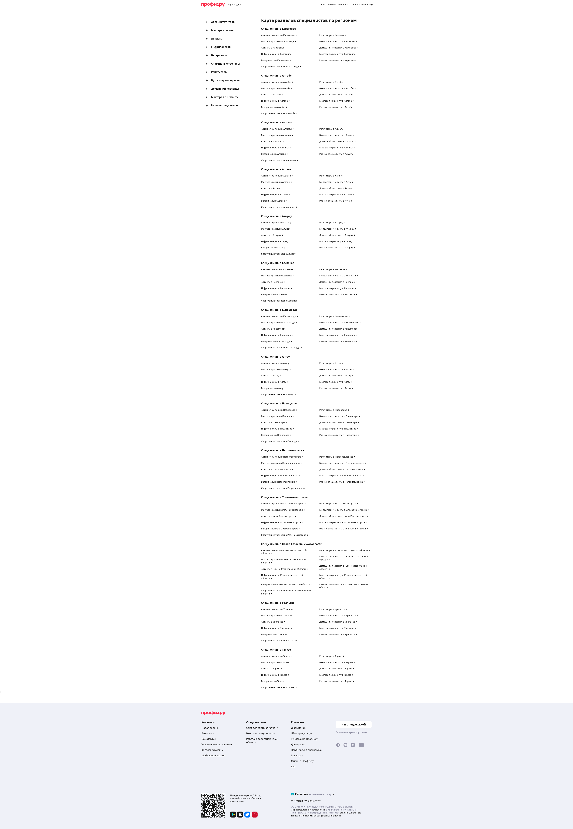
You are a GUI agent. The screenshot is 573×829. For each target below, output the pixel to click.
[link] (338, 746)
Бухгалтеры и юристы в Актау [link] (335, 369)
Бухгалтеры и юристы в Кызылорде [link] (338, 322)
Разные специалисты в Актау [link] (335, 388)
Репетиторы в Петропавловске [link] (336, 456)
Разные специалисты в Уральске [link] (337, 634)
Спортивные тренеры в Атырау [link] (278, 253)
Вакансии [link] (297, 755)
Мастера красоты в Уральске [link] (276, 615)
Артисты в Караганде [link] (272, 47)
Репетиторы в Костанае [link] (332, 269)
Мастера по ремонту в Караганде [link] (337, 53)
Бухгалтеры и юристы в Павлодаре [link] (338, 416)
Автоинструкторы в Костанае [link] (277, 269)
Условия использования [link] (216, 744)
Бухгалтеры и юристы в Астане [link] (336, 181)
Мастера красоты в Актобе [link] (275, 88)
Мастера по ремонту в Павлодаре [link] (337, 428)
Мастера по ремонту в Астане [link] (335, 194)
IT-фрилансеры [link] (221, 47)
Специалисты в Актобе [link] (276, 75)
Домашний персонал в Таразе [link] (335, 668)
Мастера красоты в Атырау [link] (275, 228)
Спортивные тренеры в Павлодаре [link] (280, 441)
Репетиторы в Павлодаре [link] (333, 409)
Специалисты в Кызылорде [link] (279, 309)
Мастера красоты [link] (222, 30)
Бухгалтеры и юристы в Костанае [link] (337, 275)
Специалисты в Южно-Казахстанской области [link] (291, 544)
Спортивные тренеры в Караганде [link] (280, 66)
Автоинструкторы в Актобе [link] (276, 81)
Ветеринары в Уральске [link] (274, 634)
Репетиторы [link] (219, 72)
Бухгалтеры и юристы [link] (225, 80)
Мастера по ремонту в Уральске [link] (336, 627)
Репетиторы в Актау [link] (330, 362)
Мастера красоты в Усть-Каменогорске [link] (282, 509)
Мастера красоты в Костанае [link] (276, 275)
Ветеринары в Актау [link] (272, 388)
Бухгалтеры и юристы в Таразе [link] (336, 662)
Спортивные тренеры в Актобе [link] (278, 113)
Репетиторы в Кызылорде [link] (333, 316)
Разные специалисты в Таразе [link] (335, 681)
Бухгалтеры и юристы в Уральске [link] (337, 615)
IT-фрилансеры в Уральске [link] (275, 627)
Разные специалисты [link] (225, 105)
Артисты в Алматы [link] (271, 141)
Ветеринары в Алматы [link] (273, 153)
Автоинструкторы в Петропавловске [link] (281, 456)
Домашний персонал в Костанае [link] (337, 281)
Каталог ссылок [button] (211, 750)
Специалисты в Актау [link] (275, 356)
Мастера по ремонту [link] (224, 97)
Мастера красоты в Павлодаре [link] (277, 416)
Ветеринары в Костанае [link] (274, 294)
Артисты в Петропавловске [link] (276, 469)
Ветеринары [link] (219, 55)
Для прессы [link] (298, 744)
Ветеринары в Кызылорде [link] (275, 341)
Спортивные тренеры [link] (225, 63)
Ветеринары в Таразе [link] (272, 681)
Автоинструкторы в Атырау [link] (276, 222)
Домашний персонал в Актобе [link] (335, 94)
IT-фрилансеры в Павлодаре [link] (276, 428)
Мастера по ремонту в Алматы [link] (336, 147)
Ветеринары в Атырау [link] (273, 247)
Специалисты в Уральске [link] (277, 602)
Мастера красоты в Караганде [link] (277, 41)
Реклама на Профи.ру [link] (304, 739)
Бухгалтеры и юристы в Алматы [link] (336, 135)
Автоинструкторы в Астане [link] (276, 175)
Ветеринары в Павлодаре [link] (275, 434)
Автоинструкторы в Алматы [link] (276, 128)
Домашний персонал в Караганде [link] (337, 47)
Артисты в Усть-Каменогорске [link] (277, 516)
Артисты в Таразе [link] (270, 668)
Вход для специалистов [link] (260, 733)
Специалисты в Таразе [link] (276, 649)
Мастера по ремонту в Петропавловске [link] (340, 475)
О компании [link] (298, 727)
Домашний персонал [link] (225, 88)
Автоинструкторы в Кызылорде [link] (278, 316)
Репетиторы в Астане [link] (330, 175)
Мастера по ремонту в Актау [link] (334, 381)
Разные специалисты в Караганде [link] (337, 60)
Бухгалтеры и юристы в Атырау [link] (336, 228)
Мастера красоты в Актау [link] (274, 369)
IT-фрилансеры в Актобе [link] (274, 100)
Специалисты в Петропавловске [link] (282, 450)
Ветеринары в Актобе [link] (273, 106)
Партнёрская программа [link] (306, 750)
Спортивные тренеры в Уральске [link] (279, 640)
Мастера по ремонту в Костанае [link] (336, 288)
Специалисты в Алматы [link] (276, 122)
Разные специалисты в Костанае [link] (337, 294)
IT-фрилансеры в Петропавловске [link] (279, 475)
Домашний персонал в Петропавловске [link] (341, 469)
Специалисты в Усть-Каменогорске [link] (284, 497)
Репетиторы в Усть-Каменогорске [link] (337, 503)
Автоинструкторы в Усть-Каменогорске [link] (282, 503)
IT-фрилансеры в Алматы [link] (275, 147)
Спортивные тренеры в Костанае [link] (279, 300)
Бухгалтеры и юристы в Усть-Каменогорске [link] (343, 509)
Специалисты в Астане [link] (276, 169)
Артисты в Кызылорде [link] (273, 328)
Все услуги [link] (207, 733)
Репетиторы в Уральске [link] (332, 609)
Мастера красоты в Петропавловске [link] (280, 462)
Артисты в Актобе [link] (271, 94)
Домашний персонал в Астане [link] (335, 188)
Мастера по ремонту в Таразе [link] (335, 674)
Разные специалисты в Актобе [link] (335, 106)
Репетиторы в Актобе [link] (331, 81)
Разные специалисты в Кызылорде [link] (338, 341)
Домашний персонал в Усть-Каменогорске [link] (342, 516)
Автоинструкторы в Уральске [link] (277, 609)
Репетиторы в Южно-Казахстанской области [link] (343, 550)
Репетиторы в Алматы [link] (331, 128)
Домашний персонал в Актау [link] (335, 375)
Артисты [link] (216, 38)
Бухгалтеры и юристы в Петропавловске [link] (341, 462)
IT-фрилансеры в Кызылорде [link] (277, 334)
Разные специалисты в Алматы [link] (336, 153)
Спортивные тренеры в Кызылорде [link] (280, 347)
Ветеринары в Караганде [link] (275, 60)
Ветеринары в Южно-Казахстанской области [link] (285, 584)
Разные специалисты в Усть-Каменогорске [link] (342, 528)
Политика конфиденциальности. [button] (323, 815)
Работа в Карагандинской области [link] (262, 740)
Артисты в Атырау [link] (271, 234)
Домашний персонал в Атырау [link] (336, 234)
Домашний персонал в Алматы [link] (336, 141)
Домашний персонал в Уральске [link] (337, 621)
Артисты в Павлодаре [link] (273, 422)
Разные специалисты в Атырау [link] (336, 247)
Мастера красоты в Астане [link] (275, 181)
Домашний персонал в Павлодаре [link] (338, 422)
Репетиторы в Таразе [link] (330, 655)
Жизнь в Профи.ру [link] (302, 761)
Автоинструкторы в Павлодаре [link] (278, 409)
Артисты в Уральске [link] (272, 621)
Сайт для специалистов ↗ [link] (262, 727)
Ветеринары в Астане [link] (273, 200)
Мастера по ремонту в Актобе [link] (335, 100)
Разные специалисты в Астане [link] (335, 200)
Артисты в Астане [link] (270, 188)
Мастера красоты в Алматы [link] (276, 135)
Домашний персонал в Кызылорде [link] (338, 328)
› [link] (296, 35)
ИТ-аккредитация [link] (302, 733)
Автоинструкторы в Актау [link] (275, 362)
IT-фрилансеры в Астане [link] (274, 194)
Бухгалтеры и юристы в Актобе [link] (336, 88)
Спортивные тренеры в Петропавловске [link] (283, 487)
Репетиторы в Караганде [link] (332, 35)
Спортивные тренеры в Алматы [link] (278, 160)
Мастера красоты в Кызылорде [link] (278, 322)
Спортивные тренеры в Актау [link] (277, 394)
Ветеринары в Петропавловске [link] (278, 481)
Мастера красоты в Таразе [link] (275, 662)
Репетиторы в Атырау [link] (331, 222)
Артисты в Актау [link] (270, 375)
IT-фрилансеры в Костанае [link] (275, 288)
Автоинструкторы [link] (223, 22)
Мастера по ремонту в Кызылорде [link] (338, 334)
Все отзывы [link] (208, 739)
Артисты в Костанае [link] (272, 281)
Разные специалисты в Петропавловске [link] (341, 481)
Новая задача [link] (210, 727)
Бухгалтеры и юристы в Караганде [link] (338, 41)
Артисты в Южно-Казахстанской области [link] (283, 568)
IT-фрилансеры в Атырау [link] (274, 241)
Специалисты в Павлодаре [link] (279, 403)
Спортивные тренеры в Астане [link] (278, 206)
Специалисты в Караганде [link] (278, 28)
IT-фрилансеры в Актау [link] (273, 381)
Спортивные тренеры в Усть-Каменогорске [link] (284, 534)
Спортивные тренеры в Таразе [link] (277, 687)
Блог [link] (293, 766)
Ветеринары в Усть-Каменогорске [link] (279, 528)
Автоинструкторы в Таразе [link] (275, 655)
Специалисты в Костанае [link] (277, 263)
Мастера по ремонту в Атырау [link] (335, 241)
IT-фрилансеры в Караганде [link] (276, 53)
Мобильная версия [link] (213, 755)
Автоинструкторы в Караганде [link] (278, 35)
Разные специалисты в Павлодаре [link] (338, 434)
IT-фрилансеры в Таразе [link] (274, 674)
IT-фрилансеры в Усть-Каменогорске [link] (281, 522)
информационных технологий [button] (308, 809)
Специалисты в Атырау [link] (276, 216)
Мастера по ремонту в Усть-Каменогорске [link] (342, 522)
